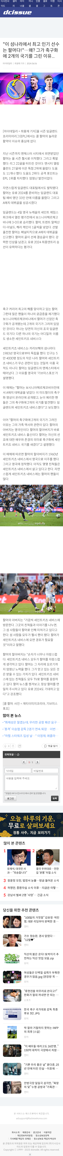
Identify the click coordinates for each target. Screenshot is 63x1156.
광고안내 (37, 1132)
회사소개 (15, 1132)
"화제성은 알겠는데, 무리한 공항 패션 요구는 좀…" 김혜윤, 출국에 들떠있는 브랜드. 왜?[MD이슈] (31, 723)
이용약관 (47, 1132)
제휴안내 (26, 1132)
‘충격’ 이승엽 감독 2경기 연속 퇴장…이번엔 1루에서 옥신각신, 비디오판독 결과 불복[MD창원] (31, 729)
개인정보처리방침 (25, 1135)
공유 (19, 746)
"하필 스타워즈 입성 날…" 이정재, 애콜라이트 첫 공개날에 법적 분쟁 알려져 (31, 736)
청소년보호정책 (42, 1135)
